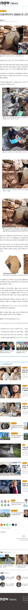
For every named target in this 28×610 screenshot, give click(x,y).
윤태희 (1, 20)
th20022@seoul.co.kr (13, 319)
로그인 (23, 596)
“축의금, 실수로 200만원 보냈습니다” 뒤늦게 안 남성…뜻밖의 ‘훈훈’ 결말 (7, 566)
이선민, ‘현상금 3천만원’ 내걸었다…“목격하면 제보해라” (12, 585)
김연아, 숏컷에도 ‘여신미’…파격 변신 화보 (12, 577)
